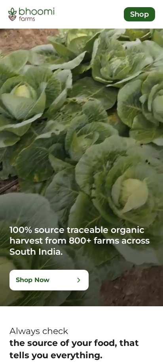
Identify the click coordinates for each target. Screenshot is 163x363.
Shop (139, 14)
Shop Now (32, 280)
